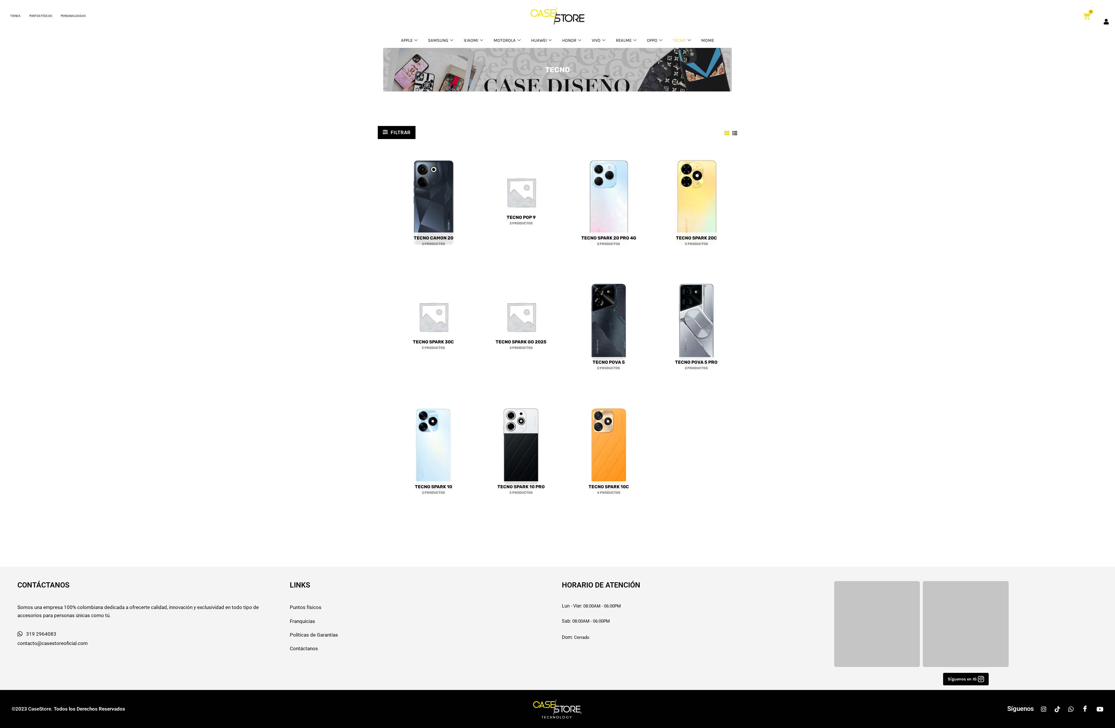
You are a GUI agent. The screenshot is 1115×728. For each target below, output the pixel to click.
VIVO (596, 40)
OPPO (652, 40)
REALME (624, 40)
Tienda (15, 15)
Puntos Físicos (40, 15)
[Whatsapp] (1070, 709)
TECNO (679, 40)
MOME (707, 40)
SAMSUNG (438, 40)
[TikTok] (1057, 709)
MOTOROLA (505, 40)
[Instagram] (1043, 709)
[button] (966, 679)
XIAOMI (471, 40)
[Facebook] (1085, 709)
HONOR (569, 40)
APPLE (407, 40)
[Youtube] (1099, 709)
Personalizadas (73, 15)
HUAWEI (539, 40)
